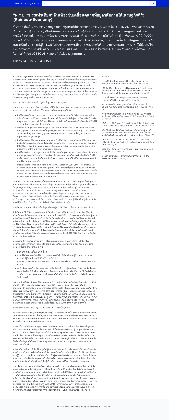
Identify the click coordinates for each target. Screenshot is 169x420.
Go (152, 3)
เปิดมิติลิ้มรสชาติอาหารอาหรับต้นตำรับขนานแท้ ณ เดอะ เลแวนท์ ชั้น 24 (127, 150)
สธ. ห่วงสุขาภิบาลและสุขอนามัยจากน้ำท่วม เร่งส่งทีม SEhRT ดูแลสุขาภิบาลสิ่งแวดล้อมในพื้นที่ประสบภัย (127, 107)
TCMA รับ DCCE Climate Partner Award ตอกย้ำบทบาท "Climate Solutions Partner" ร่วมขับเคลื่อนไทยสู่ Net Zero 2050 (128, 142)
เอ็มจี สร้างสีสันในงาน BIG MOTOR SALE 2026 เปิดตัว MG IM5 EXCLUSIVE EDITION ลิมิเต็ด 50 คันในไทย (128, 124)
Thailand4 (17, 3)
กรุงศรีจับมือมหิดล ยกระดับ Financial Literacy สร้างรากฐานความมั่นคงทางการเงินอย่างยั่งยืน (125, 82)
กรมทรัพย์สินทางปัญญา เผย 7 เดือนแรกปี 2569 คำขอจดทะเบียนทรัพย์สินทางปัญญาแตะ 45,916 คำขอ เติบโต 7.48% (128, 116)
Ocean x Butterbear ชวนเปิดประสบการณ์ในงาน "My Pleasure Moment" (125, 157)
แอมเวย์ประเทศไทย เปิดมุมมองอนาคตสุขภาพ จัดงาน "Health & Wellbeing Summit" (125, 98)
